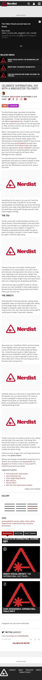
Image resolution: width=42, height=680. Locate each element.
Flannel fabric (11, 483)
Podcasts (29, 670)
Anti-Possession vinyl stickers (17, 474)
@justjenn (5, 464)
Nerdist (9, 4)
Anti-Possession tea (13, 476)
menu (39, 4)
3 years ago (6, 639)
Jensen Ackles (24, 148)
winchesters (6, 526)
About (20, 670)
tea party (29, 523)
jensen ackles (19, 521)
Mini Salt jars (11, 480)
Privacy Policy (25, 672)
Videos (38, 670)
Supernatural (14, 121)
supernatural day (18, 523)
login (34, 4)
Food (4, 106)
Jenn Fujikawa (15, 97)
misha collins (30, 521)
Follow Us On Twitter (21, 643)
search (29, 4)
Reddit (21, 99)
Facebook (13, 99)
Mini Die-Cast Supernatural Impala (19, 485)
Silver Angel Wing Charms (16, 478)
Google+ (17, 99)
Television (13, 106)
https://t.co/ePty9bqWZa (19, 636)
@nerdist (28, 461)
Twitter (9, 99)
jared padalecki (7, 521)
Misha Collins (24, 145)
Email (25, 99)
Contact (12, 670)
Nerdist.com (4, 672)
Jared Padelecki (20, 143)
